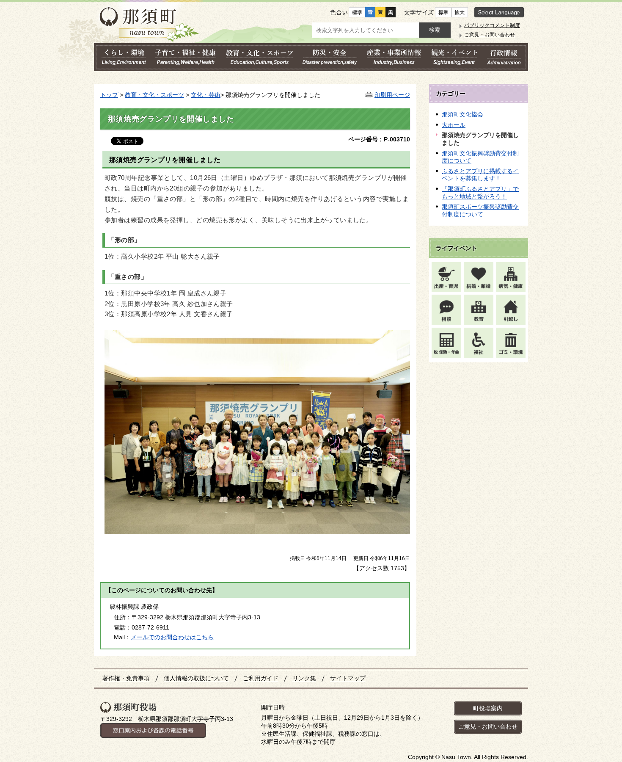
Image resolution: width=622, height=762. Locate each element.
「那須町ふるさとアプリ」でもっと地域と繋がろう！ (480, 192)
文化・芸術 (205, 94)
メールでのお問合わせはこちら (172, 637)
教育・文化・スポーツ (154, 94)
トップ (109, 94)
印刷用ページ (392, 94)
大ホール (453, 124)
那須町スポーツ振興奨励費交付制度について (480, 210)
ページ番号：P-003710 (379, 139)
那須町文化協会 (462, 114)
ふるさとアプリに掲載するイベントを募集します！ (480, 175)
